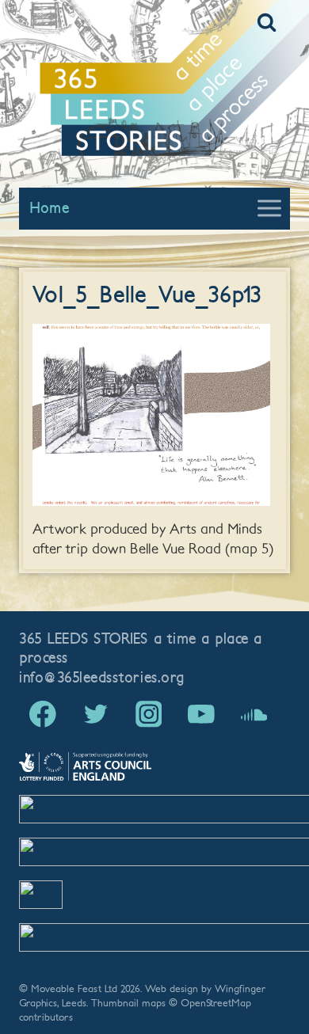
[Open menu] (269, 209)
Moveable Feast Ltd (74, 989)
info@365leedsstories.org (102, 678)
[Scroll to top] (268, 994)
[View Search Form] (267, 23)
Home (49, 208)
